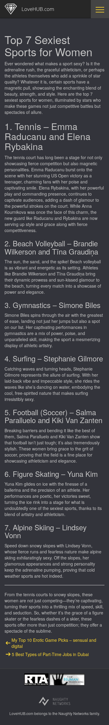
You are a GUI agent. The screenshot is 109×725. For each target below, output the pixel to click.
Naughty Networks (73, 713)
